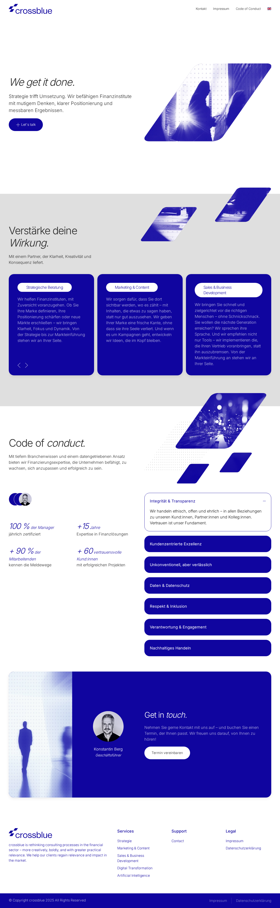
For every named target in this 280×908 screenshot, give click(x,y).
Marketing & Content (133, 848)
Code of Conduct (248, 8)
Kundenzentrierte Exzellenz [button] (176, 544)
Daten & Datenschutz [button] (170, 585)
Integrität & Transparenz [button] (172, 501)
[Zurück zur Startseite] (30, 8)
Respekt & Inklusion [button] (168, 606)
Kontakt (201, 8)
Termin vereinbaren (167, 753)
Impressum (221, 8)
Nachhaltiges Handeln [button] (170, 648)
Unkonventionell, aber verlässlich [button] (181, 564)
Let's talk (28, 124)
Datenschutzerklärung (243, 848)
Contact (178, 841)
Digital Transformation (134, 868)
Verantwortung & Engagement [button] (178, 627)
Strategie (124, 841)
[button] (19, 365)
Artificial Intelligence (133, 875)
